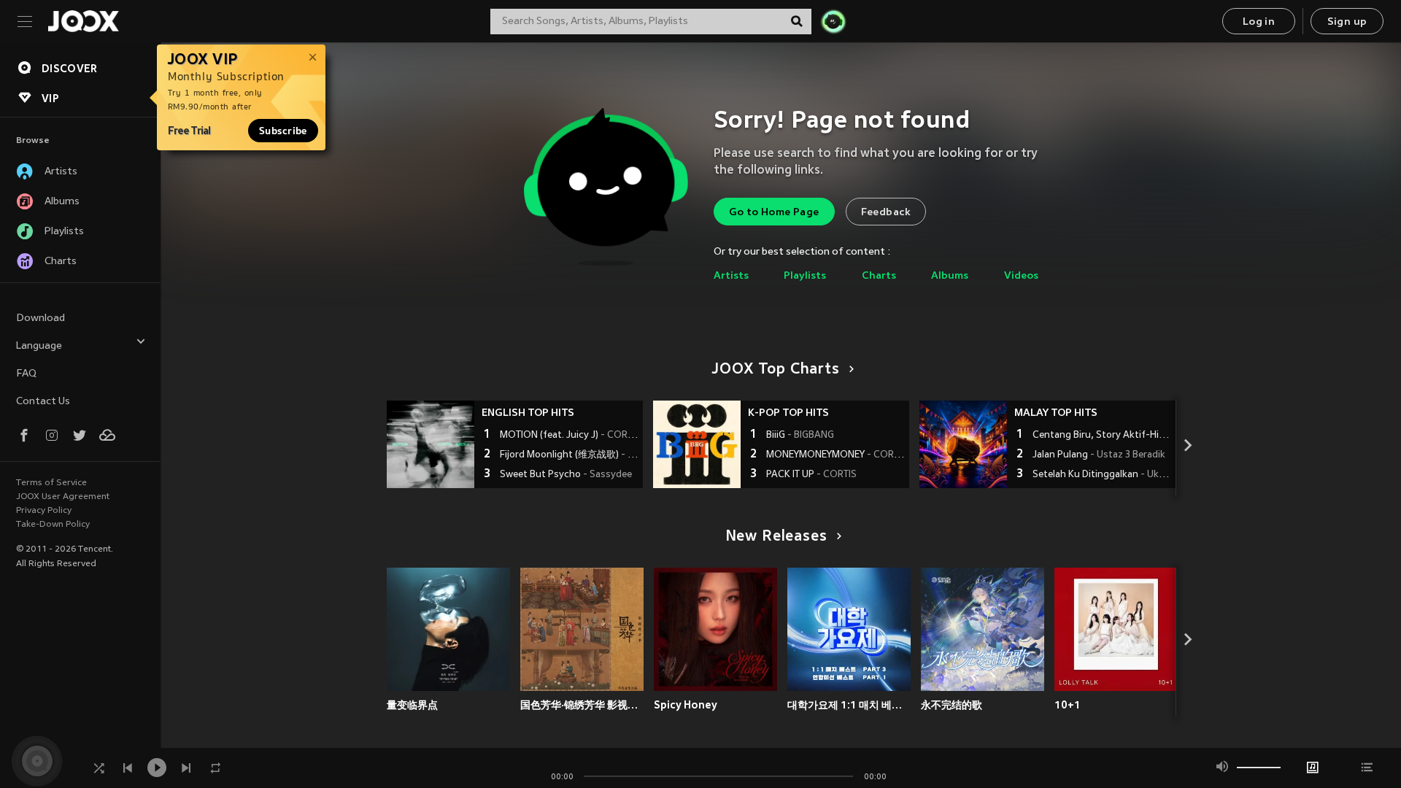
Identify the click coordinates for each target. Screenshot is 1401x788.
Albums (949, 276)
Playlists (805, 276)
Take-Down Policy (53, 524)
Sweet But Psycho (566, 475)
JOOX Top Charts (775, 370)
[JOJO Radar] (833, 21)
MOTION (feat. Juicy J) (569, 435)
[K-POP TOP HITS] (697, 444)
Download (40, 318)
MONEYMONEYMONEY (836, 455)
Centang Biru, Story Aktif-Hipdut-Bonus (1102, 435)
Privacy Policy (44, 511)
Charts (879, 276)
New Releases (776, 537)
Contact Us (43, 401)
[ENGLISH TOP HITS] (430, 444)
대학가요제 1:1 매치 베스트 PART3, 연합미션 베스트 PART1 (849, 705)
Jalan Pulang (1099, 455)
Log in (1259, 22)
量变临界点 (412, 705)
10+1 (1067, 705)
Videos (1021, 276)
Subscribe (283, 130)
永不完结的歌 (951, 705)
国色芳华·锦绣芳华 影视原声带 (582, 705)
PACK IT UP (811, 475)
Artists (731, 276)
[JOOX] (83, 21)
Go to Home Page (774, 212)
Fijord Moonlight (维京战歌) (569, 455)
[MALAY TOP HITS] (963, 444)
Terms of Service (51, 483)
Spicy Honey (685, 705)
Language (39, 346)
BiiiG (800, 435)
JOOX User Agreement (62, 497)
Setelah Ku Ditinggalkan (1102, 475)
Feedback (886, 212)
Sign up (1347, 22)
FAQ (26, 373)
